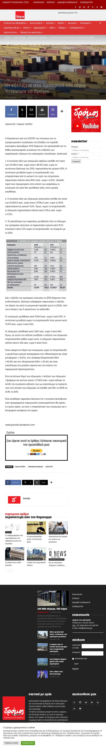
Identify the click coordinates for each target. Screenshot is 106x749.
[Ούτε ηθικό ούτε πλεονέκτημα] (42, 674)
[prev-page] (6, 570)
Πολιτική (50, 23)
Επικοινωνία (38, 2)
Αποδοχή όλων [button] (27, 743)
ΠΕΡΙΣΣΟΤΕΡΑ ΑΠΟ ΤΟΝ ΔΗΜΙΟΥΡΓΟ (28, 517)
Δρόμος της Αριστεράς (30, 32)
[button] (100, 23)
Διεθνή (61, 23)
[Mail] (84, 7)
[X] (97, 7)
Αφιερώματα (39, 28)
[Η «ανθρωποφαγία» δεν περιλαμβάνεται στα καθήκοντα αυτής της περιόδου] (14, 527)
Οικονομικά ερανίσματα (35, 466)
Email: (75, 154)
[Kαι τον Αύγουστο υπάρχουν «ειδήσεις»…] (58, 554)
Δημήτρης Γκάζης (43, 612)
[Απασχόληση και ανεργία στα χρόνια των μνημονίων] (58, 527)
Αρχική (8, 37)
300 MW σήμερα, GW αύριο (52, 609)
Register (75, 669)
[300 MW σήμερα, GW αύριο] (53, 598)
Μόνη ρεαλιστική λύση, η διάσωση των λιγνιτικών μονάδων (58, 634)
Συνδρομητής (86, 2)
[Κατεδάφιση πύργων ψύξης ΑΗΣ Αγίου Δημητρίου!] (42, 661)
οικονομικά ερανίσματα (37, 37)
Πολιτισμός (85, 23)
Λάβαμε (62, 28)
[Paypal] (88, 7)
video (52, 28)
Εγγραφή (76, 161)
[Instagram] (80, 7)
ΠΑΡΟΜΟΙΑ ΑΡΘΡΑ (17, 514)
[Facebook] (75, 7)
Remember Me (81, 659)
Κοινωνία (72, 23)
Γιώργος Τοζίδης (20, 466)
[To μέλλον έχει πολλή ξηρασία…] (14, 554)
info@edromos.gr (85, 628)
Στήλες (26, 28)
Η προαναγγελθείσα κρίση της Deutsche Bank (34, 539)
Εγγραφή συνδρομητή (67, 2)
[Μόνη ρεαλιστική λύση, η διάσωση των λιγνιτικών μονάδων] (42, 634)
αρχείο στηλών (19, 37)
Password (76, 652)
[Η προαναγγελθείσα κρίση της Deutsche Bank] (36, 527)
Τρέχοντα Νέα (10, 32)
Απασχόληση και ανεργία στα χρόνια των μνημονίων (58, 539)
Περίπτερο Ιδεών (11, 28)
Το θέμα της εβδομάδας (15, 23)
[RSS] (93, 7)
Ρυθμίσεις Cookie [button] (11, 743)
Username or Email (76, 646)
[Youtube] (101, 7)
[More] (62, 111)
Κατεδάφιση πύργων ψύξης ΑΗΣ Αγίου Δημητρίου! (58, 661)
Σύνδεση (51, 2)
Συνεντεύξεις (36, 23)
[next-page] (11, 570)
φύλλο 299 (49, 466)
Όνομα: (74, 146)
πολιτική (8, 532)
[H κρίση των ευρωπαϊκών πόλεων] (36, 554)
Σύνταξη (13, 98)
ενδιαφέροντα (76, 28)
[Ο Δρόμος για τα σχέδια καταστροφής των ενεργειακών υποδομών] (42, 647)
